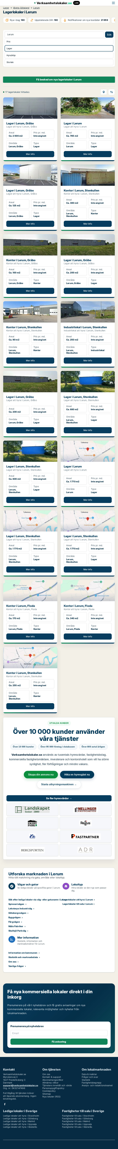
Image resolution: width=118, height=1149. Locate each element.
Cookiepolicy (49, 1091)
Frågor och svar (90, 1077)
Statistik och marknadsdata (23, 957)
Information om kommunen (22, 952)
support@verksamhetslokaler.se (20, 1085)
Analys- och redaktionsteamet (97, 1085)
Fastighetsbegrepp (91, 1082)
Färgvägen (14, 921)
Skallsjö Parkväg (17, 930)
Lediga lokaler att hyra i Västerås (20, 1127)
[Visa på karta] (103, 92)
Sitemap (46, 1093)
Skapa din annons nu (41, 774)
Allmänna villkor (50, 1082)
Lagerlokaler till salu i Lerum (78, 904)
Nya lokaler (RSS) (51, 1096)
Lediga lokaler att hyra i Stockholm (21, 1115)
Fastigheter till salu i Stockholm (78, 1115)
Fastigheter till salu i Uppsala (77, 1124)
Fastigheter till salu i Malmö (76, 1121)
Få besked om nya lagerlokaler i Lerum (59, 79)
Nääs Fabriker (15, 926)
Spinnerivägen (16, 904)
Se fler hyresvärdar (59, 798)
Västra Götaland (21, 8)
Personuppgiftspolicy (53, 1088)
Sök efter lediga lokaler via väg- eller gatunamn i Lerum (37, 899)
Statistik (86, 1080)
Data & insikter (89, 1074)
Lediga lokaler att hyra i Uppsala (20, 1124)
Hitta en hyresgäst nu (77, 774)
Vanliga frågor (16, 966)
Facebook (4, 1104)
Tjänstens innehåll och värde (57, 1085)
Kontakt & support (51, 1077)
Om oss (12, 961)
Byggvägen (14, 917)
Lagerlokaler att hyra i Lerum (78, 899)
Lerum (36, 8)
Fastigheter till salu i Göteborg (77, 1118)
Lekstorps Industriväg (20, 908)
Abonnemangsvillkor (52, 1080)
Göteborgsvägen (17, 913)
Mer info (30, 154)
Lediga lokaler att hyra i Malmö (19, 1121)
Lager (6, 8)
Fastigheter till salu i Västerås (77, 1127)
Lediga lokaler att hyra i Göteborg (20, 1118)
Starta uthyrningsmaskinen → (59, 784)
